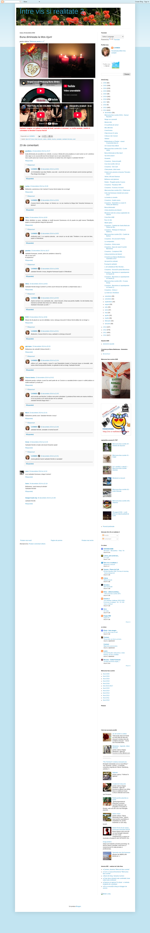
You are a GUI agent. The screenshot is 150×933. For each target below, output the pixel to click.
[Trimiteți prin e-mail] (43, 136)
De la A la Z (106, 354)
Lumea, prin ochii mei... (111, 556)
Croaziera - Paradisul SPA (113, 185)
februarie (108, 321)
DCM (27, 317)
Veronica (106, 585)
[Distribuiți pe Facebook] (49, 136)
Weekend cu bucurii (118, 478)
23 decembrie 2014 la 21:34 (39, 442)
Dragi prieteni (107, 842)
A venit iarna (108, 130)
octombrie (108, 299)
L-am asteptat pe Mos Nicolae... (115, 267)
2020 (105, 94)
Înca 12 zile (108, 220)
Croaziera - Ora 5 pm (111, 167)
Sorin (27, 483)
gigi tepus (28, 346)
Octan (27, 442)
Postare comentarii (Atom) (37, 544)
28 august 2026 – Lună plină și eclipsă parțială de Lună (120, 513)
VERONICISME (108, 549)
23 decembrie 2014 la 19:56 (50, 269)
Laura (105, 651)
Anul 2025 (106, 674)
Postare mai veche (88, 540)
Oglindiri (115, 772)
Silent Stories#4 (108, 586)
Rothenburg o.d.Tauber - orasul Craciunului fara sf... (114, 142)
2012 (105, 330)
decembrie (108, 112)
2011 (105, 332)
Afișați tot (128, 622)
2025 (105, 85)
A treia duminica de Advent (113, 210)
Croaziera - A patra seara (112, 200)
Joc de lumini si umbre (119, 734)
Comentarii (107, 539)
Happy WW (107, 616)
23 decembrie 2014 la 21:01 (38, 413)
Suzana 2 (107, 599)
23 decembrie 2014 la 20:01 (50, 331)
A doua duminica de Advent (113, 254)
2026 (105, 83)
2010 (105, 335)
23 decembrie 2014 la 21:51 (50, 456)
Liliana (106, 578)
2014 (105, 110)
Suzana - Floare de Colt (111, 569)
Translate (117, 39)
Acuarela (107, 158)
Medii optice (108, 223)
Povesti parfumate (108, 526)
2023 (105, 91)
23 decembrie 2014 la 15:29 (39, 186)
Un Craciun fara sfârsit (112, 146)
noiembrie (108, 296)
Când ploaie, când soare (112, 169)
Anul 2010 (106, 700)
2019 (105, 96)
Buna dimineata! (110, 207)
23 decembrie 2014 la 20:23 (41, 346)
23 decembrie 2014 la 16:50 (38, 217)
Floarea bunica (30, 377)
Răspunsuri (31, 165)
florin (27, 217)
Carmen (106, 637)
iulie (106, 307)
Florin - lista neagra (110, 630)
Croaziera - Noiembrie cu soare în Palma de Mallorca (115, 203)
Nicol (27, 413)
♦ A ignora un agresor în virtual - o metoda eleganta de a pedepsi (116, 883)
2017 (105, 102)
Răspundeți (29, 161)
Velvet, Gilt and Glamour (112, 176)
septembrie (108, 302)
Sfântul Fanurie (108, 580)
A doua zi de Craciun (111, 136)
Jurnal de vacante (108, 344)
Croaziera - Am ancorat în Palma (115, 239)
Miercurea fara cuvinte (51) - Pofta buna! (117, 190)
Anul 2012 (106, 695)
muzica (54, 139)
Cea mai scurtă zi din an (112, 164)
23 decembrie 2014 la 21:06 (50, 427)
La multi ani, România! (112, 293)
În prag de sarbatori (111, 264)
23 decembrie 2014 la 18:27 (40, 250)
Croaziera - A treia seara (112, 244)
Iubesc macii (116, 814)
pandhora (28, 151)
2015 (105, 107)
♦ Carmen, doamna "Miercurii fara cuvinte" (116, 869)
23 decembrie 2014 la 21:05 (50, 393)
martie (107, 318)
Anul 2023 (106, 679)
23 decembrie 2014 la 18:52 (39, 284)
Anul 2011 (106, 698)
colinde (49, 139)
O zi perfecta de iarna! (111, 125)
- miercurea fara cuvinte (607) (112, 593)
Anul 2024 (106, 676)
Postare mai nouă (26, 540)
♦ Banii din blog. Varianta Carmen (113, 876)
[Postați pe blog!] (45, 136)
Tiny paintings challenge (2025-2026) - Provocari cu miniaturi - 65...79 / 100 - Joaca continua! (114, 602)
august (107, 304)
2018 (105, 99)
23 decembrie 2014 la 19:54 (50, 169)
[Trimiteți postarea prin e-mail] (39, 136)
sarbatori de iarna (67, 139)
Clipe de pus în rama (111, 133)
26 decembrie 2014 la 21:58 (47, 498)
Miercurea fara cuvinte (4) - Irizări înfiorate (120, 490)
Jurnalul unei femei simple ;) (111, 661)
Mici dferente (109, 128)
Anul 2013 (106, 693)
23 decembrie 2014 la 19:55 (50, 233)
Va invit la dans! (109, 156)
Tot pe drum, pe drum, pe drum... (113, 639)
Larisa (27, 186)
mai (106, 312)
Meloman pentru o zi (37, 41)
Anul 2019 (106, 681)
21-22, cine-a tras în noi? (111, 632)
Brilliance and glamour (112, 179)
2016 (105, 105)
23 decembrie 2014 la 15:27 (41, 151)
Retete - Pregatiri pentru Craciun (115, 182)
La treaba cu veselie (111, 197)
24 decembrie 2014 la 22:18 (38, 483)
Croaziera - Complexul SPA (113, 251)
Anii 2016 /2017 (108, 686)
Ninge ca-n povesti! (111, 119)
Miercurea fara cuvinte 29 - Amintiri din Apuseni (120, 444)
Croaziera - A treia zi (111, 290)
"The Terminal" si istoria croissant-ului (115, 762)
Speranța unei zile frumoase (121, 852)
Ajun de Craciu (30, 139)
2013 (105, 327)
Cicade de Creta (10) (119, 784)
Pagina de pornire (56, 540)
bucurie (40, 139)
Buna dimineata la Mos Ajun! (114, 153)
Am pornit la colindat (111, 261)
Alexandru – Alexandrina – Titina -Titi (114, 550)
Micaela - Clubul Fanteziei (112, 660)
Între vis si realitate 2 (52, 11)
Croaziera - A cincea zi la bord (114, 187)
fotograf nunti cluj (31, 498)
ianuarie (108, 323)
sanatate (59, 139)
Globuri (107, 138)
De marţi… (107, 611)
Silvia (27, 284)
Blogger (78, 906)
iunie (106, 310)
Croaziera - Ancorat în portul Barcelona (117, 269)
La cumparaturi (109, 241)
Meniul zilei (108, 122)
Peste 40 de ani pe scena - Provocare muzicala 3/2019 (121, 828)
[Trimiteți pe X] (47, 136)
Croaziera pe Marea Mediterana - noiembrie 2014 (115, 257)
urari (74, 139)
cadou (44, 139)
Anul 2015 (106, 688)
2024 (105, 88)
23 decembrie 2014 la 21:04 (50, 360)
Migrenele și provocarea (110, 646)
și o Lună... (107, 557)
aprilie (107, 315)
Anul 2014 (106, 690)
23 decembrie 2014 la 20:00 (50, 298)
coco (27, 471)
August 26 (106, 617)
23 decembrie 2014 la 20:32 (45, 377)
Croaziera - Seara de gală (113, 161)
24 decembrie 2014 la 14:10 (38, 471)
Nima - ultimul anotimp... (112, 592)
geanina (28, 250)
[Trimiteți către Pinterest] (52, 136)
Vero (105, 609)
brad (36, 139)
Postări (106, 535)
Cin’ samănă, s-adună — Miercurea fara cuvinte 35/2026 (120, 468)
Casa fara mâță (109, 217)
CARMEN (34, 169)
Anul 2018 (106, 683)
